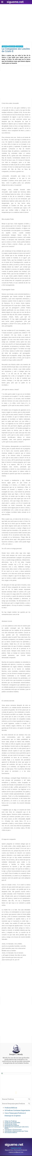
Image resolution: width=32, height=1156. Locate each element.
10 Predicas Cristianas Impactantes (17, 1110)
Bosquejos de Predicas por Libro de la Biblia (16, 1127)
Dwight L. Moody (16, 1054)
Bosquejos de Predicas (12, 1125)
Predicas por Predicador (12, 1122)
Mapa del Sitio (9, 1150)
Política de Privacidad (20, 1150)
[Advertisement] (16, 22)
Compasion (4, 46)
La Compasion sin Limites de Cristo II (16, 50)
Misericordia (12, 46)
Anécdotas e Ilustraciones (13, 1129)
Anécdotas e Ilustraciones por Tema (16, 1131)
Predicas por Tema (11, 1124)
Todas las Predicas (11, 1121)
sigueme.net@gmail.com (16, 1152)
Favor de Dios (19, 46)
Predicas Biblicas (11, 1108)
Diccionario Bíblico (11, 1132)
